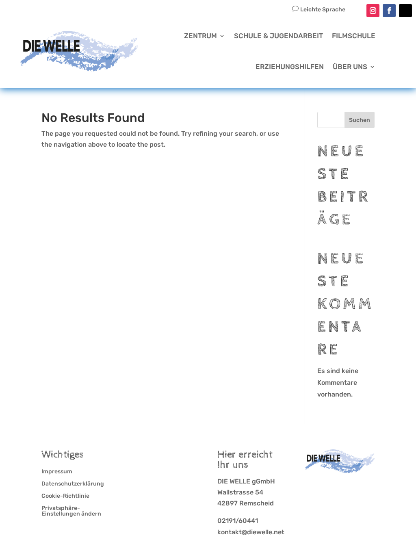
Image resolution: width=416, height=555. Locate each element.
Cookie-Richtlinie (65, 496)
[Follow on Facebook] (389, 10)
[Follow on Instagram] (372, 10)
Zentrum (200, 36)
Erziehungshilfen (290, 67)
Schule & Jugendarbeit (278, 36)
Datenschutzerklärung (72, 484)
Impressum (56, 472)
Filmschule (353, 36)
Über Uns (350, 67)
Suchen (359, 120)
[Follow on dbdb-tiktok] (405, 10)
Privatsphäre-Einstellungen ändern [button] (71, 511)
